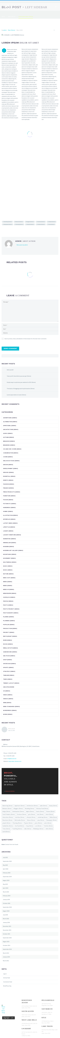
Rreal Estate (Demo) (10, 648)
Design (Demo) (8, 464)
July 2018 (5, 915)
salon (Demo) (47, 823)
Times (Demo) (51, 224)
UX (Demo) (6, 691)
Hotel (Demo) (49, 814)
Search (56, 355)
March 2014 (6, 953)
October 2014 (6, 945)
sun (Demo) (38, 826)
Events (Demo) (8, 480)
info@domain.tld (11, 758)
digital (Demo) (30, 811)
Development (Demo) (10, 468)
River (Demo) (11, 30)
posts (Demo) (38, 823)
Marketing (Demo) (9, 538)
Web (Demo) (7, 702)
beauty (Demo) (53, 805)
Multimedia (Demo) (9, 562)
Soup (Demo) (29, 826)
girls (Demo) (31, 814)
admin (5, 30)
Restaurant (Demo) (10, 636)
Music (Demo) (7, 566)
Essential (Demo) (9, 476)
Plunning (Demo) (19, 224)
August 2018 (6, 911)
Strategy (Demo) (9, 671)
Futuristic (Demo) (9, 503)
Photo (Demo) (8, 605)
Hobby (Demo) (8, 511)
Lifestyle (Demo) (51, 221)
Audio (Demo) (7, 433)
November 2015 (7, 930)
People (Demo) (8, 601)
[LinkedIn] (11, 229)
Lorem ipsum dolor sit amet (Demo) (16, 395)
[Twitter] (5, 229)
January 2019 (6, 899)
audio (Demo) (43, 805)
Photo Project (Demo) (11, 609)
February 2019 (6, 895)
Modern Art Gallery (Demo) (13, 550)
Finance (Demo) (8, 488)
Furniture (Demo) (40, 221)
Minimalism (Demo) (9, 542)
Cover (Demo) (8, 457)
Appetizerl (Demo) (9, 425)
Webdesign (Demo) (38, 828)
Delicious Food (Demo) (11, 460)
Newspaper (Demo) (8, 224)
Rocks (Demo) (8, 644)
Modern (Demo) (8, 546)
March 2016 (6, 918)
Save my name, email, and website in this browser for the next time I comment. (25, 338)
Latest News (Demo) (10, 523)
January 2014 (6, 957)
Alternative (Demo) (10, 421)
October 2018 (6, 903)
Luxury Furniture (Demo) (12, 535)
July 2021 (5, 857)
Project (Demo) (8, 632)
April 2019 (5, 888)
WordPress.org (7, 986)
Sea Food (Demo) (9, 655)
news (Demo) (40, 820)
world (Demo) (6, 831)
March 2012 (6, 960)
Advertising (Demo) (10, 417)
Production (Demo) (10, 628)
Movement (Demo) (9, 558)
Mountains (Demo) (9, 554)
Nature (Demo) (8, 574)
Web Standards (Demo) (11, 706)
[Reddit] (14, 229)
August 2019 (6, 880)
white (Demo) (49, 828)
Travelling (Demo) (17, 828)
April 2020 (5, 869)
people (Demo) (6, 823)
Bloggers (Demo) (29, 221)
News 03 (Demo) (8, 589)
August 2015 (6, 941)
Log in (5, 974)
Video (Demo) (7, 695)
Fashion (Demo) (8, 484)
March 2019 (6, 892)
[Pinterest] (7, 229)
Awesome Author (10, 791)
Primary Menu (55, 7)
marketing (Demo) (43, 817)
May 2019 (5, 884)
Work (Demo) (7, 714)
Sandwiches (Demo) (10, 652)
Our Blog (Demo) (9, 597)
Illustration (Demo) (10, 515)
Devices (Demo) (8, 472)
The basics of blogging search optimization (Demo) (20, 388)
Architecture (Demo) (10, 429)
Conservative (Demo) (10, 453)
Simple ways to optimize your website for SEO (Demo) (21, 382)
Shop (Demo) (7, 659)
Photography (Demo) (10, 613)
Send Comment (10, 348)
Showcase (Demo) (9, 663)
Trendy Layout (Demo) (11, 683)
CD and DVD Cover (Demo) (12, 449)
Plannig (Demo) (8, 616)
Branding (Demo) (9, 445)
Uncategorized (8, 687)
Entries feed (6, 978)
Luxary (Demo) (8, 531)
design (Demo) (6, 811)
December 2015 (7, 926)
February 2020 (6, 873)
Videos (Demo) (8, 698)
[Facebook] (2, 229)
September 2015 (7, 938)
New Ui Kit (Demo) (9, 577)
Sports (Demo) (8, 667)
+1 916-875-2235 (12, 753)
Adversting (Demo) (7, 221)
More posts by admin (22, 245)
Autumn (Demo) (8, 437)
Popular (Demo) (30, 224)
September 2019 (7, 876)
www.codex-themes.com (14, 761)
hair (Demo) (40, 814)
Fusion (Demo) (8, 499)
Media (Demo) (53, 817)
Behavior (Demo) (18, 221)
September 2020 (7, 861)
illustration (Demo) (7, 817)
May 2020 (5, 865)
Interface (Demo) (9, 519)
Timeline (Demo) (40, 224)
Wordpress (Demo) (10, 710)
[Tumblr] (9, 229)
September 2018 (7, 907)
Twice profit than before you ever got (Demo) (19, 376)
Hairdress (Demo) (9, 507)
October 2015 (6, 934)
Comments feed (7, 982)
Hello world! (10, 370)
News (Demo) (7, 581)
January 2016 (6, 922)
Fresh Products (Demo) (11, 492)
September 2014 (7, 949)
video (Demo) (27, 828)
